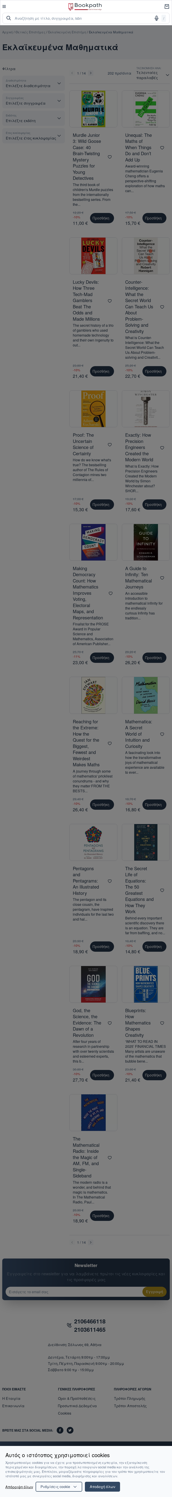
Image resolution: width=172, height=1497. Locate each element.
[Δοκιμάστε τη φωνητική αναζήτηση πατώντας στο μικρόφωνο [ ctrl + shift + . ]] (156, 18)
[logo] (85, 7)
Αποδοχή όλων (102, 1486)
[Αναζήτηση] (8, 18)
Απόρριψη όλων (19, 1486)
